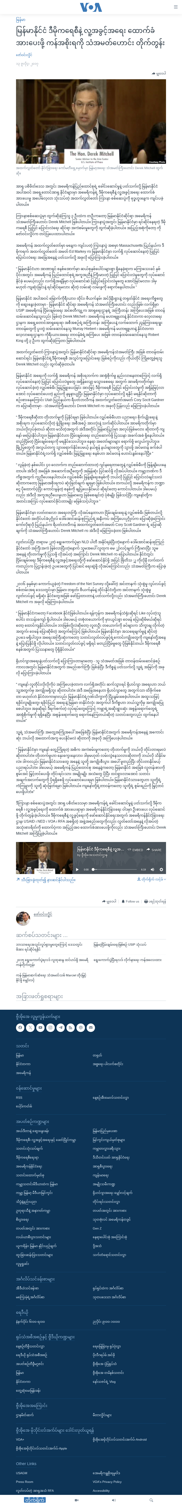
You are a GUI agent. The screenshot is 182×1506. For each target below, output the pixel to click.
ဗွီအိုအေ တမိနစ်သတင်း (108, 1373)
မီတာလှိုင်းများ (102, 1415)
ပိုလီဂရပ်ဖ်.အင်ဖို (104, 1355)
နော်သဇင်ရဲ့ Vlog (104, 1381)
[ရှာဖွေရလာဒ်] (151, 1500)
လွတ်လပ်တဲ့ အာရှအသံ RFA (35, 1491)
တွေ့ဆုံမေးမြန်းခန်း (28, 1390)
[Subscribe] (91, 1028)
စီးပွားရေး (22, 1219)
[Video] (76, 1500)
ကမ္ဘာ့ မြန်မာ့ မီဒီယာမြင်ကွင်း (34, 1193)
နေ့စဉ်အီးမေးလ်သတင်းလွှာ (111, 1097)
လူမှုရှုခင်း (22, 1264)
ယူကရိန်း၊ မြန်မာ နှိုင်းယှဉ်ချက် (36, 1246)
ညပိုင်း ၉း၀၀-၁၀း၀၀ (106, 1322)
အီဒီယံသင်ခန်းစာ (27, 1288)
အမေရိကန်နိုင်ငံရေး (29, 1166)
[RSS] (70, 1028)
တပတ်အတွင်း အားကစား (33, 1228)
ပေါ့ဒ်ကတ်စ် (24, 1106)
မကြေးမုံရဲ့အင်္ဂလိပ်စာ (30, 1297)
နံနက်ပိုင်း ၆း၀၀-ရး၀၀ (30, 1322)
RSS (19, 1097)
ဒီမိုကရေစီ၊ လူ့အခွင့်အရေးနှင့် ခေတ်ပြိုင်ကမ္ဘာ (46, 1140)
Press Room (24, 1482)
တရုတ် (97, 1055)
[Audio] (114, 1500)
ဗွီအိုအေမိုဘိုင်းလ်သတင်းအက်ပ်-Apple (41, 1448)
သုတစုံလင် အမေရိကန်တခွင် (112, 1219)
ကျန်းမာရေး (101, 1175)
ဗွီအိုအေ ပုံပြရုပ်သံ (105, 1364)
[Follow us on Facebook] (20, 1028)
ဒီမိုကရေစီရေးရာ (27, 1157)
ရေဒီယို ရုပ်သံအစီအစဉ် (31, 1355)
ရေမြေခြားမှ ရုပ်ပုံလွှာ (107, 1346)
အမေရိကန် (23, 1073)
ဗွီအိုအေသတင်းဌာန (94, 855)
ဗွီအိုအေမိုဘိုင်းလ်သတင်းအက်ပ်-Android (120, 1439)
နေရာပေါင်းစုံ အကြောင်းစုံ (110, 1237)
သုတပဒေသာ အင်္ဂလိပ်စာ (109, 1297)
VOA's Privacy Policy (107, 1482)
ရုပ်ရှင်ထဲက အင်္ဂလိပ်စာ (108, 1288)
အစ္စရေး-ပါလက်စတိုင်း (108, 1064)
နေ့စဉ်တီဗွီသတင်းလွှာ (30, 1346)
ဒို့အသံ (97, 1246)
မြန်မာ (20, 20)
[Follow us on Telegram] (60, 1028)
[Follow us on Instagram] (50, 1028)
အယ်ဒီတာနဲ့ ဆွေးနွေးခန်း (32, 1131)
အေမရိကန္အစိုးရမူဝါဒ (106, 1473)
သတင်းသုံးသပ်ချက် (29, 1149)
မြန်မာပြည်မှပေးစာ (105, 1131)
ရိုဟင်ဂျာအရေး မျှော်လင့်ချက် (113, 1193)
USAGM (21, 1473)
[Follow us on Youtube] (40, 1028)
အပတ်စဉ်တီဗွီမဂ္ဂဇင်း (30, 1364)
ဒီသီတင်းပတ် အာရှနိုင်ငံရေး (111, 1157)
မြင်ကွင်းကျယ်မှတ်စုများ (109, 1140)
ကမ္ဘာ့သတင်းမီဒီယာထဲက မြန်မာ (37, 1184)
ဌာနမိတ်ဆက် (25, 1415)
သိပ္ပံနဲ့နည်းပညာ (26, 1201)
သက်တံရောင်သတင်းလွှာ (109, 1255)
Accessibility (101, 1491)
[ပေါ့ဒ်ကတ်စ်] (80, 1028)
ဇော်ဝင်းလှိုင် (24, 55)
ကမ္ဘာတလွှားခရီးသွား (107, 1149)
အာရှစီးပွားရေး (103, 1166)
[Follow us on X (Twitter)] (30, 1028)
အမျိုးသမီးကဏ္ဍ (104, 1184)
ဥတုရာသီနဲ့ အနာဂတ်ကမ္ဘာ (33, 1210)
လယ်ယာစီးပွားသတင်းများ (33, 1237)
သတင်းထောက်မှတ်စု (30, 1175)
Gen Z (97, 1228)
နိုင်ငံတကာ (23, 1064)
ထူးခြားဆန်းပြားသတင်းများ (34, 1255)
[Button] (159, 74)
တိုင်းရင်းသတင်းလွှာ (106, 1201)
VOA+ (20, 1439)
